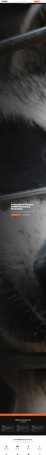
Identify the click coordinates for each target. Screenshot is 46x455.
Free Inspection (42, 1)
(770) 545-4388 (37, 1)
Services (25, 1)
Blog (22, 1)
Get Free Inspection (15, 214)
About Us (15, 1)
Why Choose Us (19, 1)
